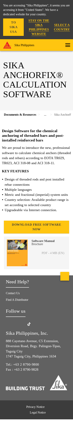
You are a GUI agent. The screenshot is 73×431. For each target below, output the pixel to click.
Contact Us (13, 293)
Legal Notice (38, 412)
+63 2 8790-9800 (26, 364)
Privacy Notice (35, 406)
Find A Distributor (17, 299)
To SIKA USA (14, 27)
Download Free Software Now (36, 227)
